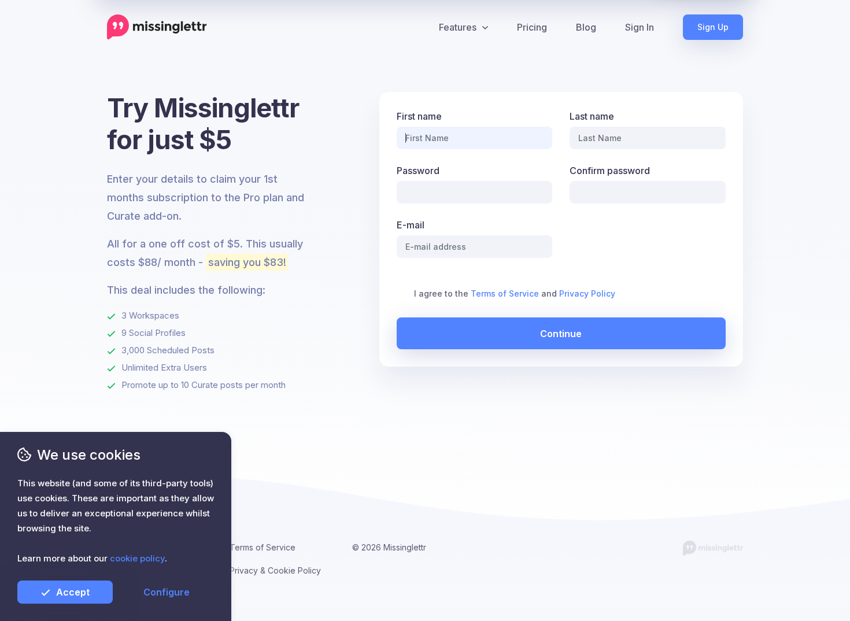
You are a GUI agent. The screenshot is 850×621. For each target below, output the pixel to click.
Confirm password (610, 170)
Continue (561, 333)
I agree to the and (514, 293)
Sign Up (713, 27)
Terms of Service (505, 293)
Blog (586, 27)
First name (419, 116)
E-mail (410, 225)
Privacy (244, 570)
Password (418, 170)
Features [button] (457, 27)
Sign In (639, 27)
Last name (592, 116)
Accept (73, 592)
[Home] (157, 27)
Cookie (281, 570)
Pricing (532, 27)
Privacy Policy (587, 293)
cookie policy (137, 558)
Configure (166, 592)
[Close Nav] (421, 27)
